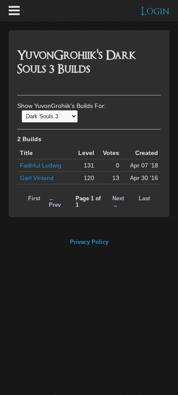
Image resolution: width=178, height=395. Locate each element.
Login (155, 11)
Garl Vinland (37, 177)
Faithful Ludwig (40, 165)
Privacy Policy (89, 242)
